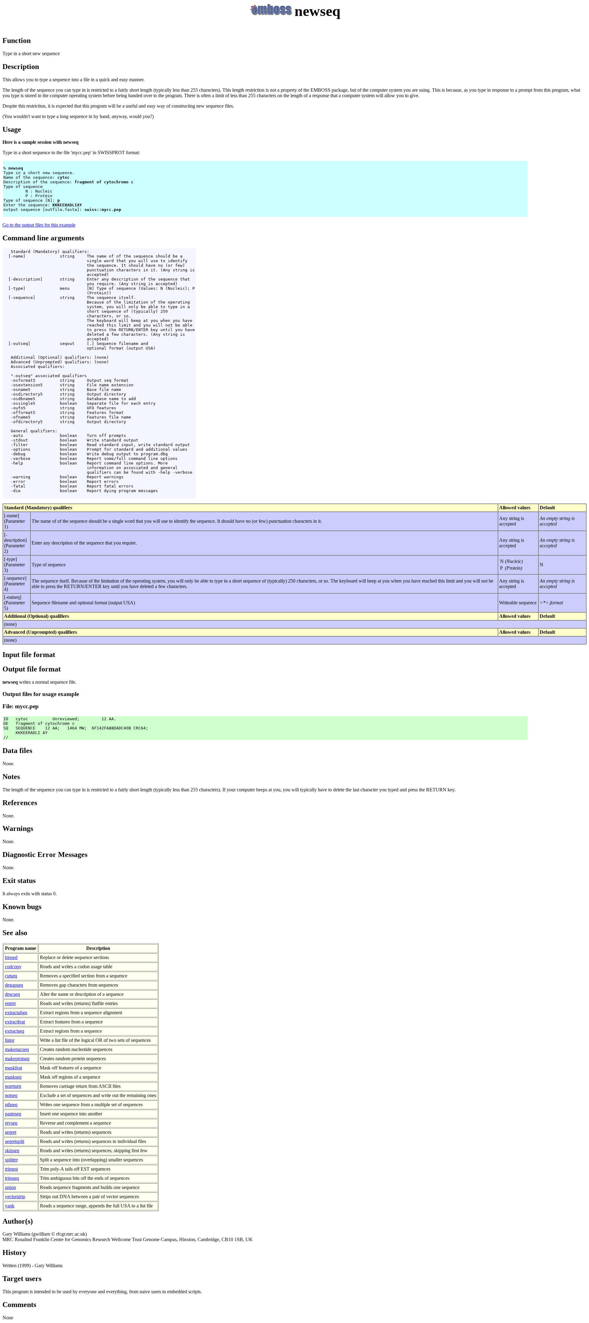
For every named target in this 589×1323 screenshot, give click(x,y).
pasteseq (13, 1113)
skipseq (12, 1150)
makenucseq (17, 1049)
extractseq (14, 1031)
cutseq (11, 975)
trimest (11, 1169)
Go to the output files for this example (38, 225)
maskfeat (13, 1067)
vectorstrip (15, 1196)
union (10, 1187)
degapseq (14, 985)
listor (9, 1040)
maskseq (13, 1077)
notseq (11, 1095)
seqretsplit (14, 1141)
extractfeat (15, 1021)
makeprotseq (17, 1058)
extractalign (16, 1012)
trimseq (12, 1178)
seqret (10, 1132)
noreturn (13, 1086)
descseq (12, 994)
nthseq (11, 1104)
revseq (11, 1123)
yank (9, 1205)
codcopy (13, 966)
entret (10, 1003)
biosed (11, 957)
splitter (11, 1159)
